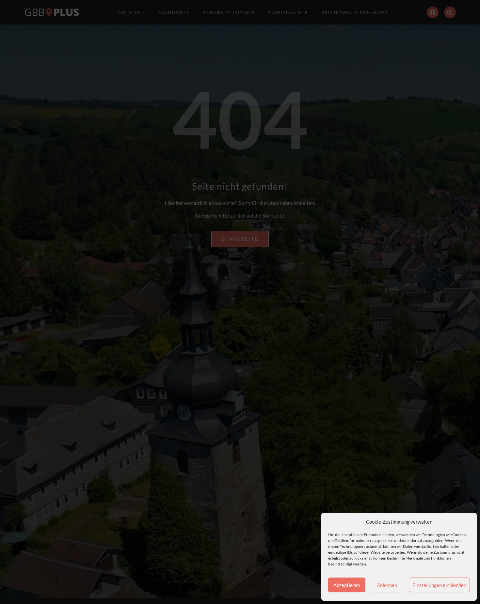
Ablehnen (387, 585)
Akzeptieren (346, 585)
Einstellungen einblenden (439, 585)
